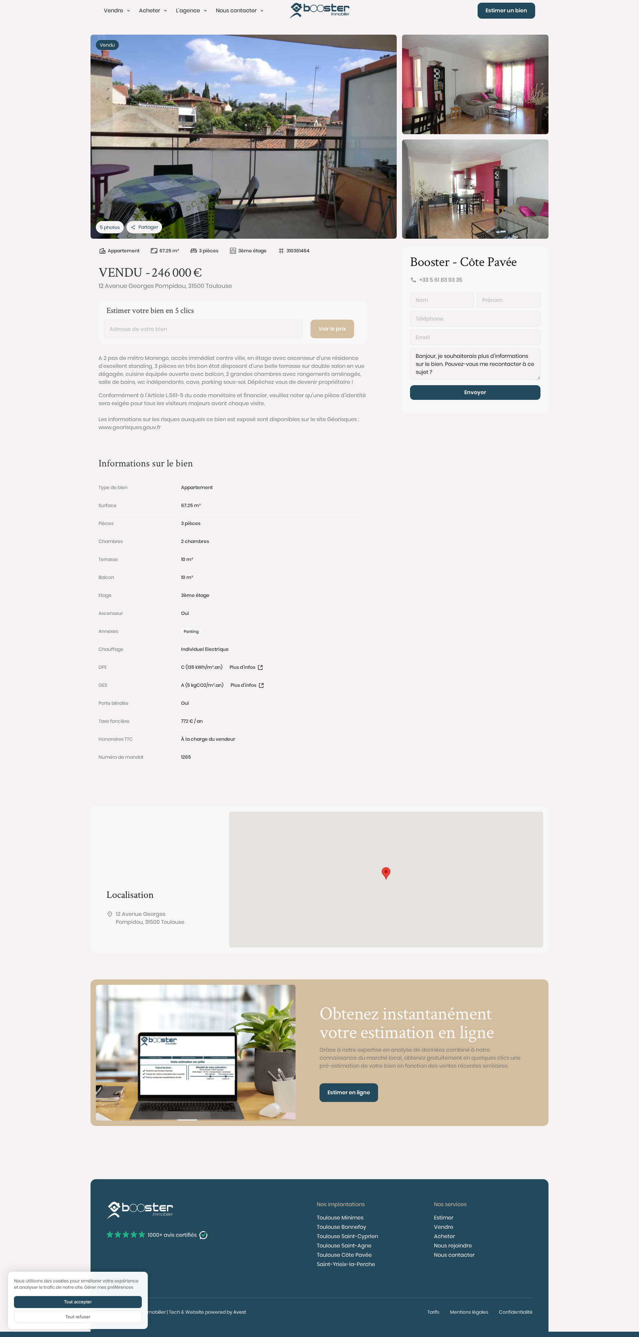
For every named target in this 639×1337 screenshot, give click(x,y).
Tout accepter (78, 1301)
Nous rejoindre (453, 1245)
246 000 (171, 272)
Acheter (444, 1236)
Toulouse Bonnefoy (341, 1227)
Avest (239, 1312)
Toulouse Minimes (340, 1217)
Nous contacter (454, 1255)
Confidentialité (515, 1312)
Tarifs (433, 1312)
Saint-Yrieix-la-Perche (346, 1264)
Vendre (443, 1227)
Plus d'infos (242, 667)
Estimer (443, 1217)
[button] (117, 11)
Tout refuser (77, 1316)
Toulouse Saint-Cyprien (347, 1236)
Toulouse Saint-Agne (344, 1245)
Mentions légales (469, 1312)
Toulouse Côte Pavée (344, 1255)
